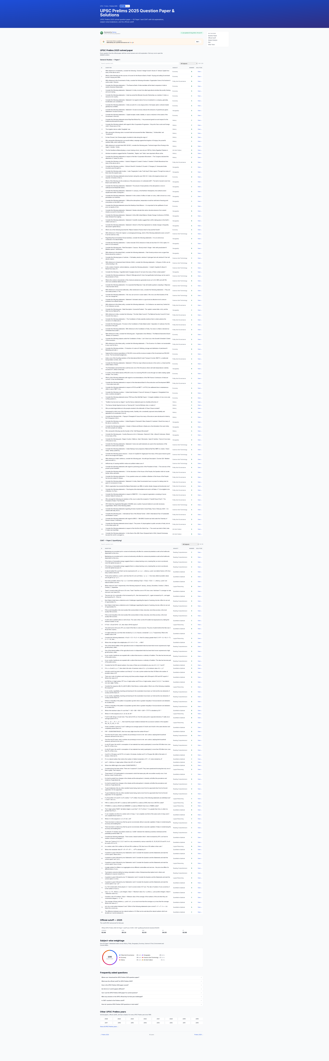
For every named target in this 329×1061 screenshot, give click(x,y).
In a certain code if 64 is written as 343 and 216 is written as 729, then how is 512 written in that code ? (133, 846)
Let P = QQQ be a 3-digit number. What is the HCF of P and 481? (123, 762)
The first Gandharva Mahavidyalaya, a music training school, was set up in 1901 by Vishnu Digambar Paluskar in (137, 150)
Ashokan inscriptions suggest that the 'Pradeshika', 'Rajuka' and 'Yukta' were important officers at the (134, 153)
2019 (184, 1019)
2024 (119, 1019)
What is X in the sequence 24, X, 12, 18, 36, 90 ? (118, 713)
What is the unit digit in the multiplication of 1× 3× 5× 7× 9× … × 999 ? (124, 642)
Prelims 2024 (104, 1034)
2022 (145, 1019)
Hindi (127, 6)
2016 (119, 1023)
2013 (158, 1023)
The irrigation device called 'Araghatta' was (118, 129)
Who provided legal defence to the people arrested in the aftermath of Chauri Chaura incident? (133, 408)
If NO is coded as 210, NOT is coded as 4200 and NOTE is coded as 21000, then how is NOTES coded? (134, 802)
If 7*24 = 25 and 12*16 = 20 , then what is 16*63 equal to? (121, 624)
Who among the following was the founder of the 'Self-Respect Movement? (127, 431)
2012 (171, 1023)
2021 (158, 1019)
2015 (132, 1023)
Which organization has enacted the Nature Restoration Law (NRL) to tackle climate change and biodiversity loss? (138, 486)
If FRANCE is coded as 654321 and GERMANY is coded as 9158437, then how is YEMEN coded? (132, 806)
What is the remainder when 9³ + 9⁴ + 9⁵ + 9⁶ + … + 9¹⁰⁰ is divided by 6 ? (125, 849)
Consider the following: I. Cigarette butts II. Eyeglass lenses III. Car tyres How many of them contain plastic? (135, 272)
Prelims (106, 6)
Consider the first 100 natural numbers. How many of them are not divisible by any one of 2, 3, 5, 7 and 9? (134, 665)
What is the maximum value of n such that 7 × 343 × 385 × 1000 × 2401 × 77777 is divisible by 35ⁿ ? (133, 710)
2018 (197, 1019)
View (200, 71)
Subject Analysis (212, 40)
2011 (184, 1023)
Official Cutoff (212, 38)
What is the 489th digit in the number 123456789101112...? (121, 765)
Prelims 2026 (198, 1034)
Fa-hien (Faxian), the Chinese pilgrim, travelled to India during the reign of (126, 137)
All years (151, 1034)
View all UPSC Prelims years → (109, 1026)
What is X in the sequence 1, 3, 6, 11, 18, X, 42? (118, 819)
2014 (145, 1023)
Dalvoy (114, 32)
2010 (197, 1023)
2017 (106, 1023)
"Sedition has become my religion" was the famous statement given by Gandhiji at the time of (132, 402)
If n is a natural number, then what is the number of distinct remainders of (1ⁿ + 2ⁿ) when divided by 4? (133, 759)
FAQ (209, 42)
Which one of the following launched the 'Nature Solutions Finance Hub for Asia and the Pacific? (133, 229)
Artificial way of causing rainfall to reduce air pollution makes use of (125, 463)
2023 (132, 1019)
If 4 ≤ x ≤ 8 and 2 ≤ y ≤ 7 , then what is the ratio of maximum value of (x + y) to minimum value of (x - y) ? (134, 668)
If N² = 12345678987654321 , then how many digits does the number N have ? (127, 731)
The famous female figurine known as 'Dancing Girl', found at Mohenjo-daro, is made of (130, 405)
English (122, 6)
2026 (106, 1019)
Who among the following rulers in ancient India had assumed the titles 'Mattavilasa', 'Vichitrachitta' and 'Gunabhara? (135, 133)
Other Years (211, 44)
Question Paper (212, 35)
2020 (171, 1019)
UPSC (101, 6)
